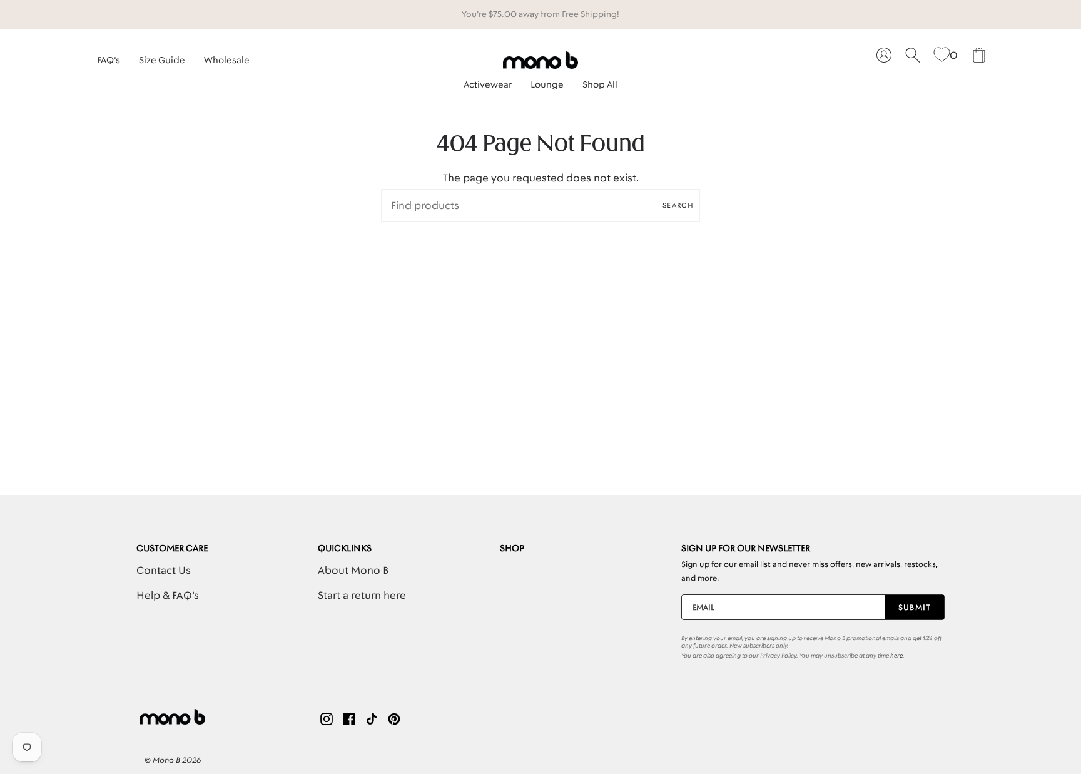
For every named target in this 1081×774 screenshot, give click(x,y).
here (896, 655)
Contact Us (163, 570)
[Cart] (979, 55)
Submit (914, 607)
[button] (487, 81)
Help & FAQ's (167, 595)
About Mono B (353, 570)
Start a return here (362, 595)
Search (678, 205)
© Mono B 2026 (173, 760)
